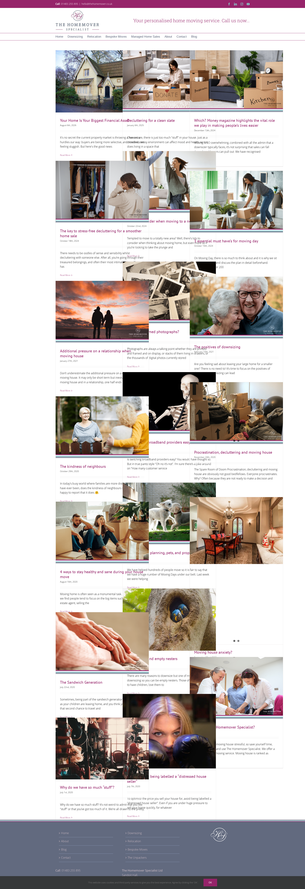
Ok (210, 882)
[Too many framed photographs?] (169, 293)
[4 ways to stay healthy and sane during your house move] (102, 533)
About (65, 841)
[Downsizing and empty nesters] (169, 620)
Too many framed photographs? (169, 289)
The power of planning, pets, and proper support (169, 510)
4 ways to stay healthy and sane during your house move (102, 526)
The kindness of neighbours (102, 423)
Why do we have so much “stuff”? (102, 745)
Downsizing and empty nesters (169, 616)
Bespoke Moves (137, 849)
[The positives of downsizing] (236, 308)
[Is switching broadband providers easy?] (169, 403)
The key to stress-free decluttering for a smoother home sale (102, 185)
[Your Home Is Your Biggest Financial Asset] (102, 81)
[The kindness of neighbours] (102, 427)
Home (65, 833)
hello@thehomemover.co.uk (97, 3)
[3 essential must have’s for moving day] (236, 202)
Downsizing (135, 833)
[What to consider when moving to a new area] (169, 182)
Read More (65, 155)
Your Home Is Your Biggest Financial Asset (102, 77)
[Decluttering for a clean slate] (169, 81)
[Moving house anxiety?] (236, 571)
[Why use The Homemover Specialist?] (236, 688)
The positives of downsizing (236, 304)
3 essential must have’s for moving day (236, 198)
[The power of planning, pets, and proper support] (169, 514)
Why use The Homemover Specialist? (236, 684)
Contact (66, 858)
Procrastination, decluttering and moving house (233, 452)
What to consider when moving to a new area (169, 178)
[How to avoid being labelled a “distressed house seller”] (169, 731)
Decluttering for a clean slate (169, 77)
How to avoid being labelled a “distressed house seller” (169, 725)
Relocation (134, 841)
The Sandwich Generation (102, 639)
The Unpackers (137, 858)
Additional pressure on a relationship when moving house (102, 305)
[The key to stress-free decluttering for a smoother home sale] (102, 192)
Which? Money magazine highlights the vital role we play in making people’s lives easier (236, 75)
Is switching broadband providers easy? (169, 399)
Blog (64, 849)
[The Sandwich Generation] (102, 643)
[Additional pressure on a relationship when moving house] (102, 312)
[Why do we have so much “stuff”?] (102, 749)
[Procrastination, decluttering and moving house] (236, 413)
